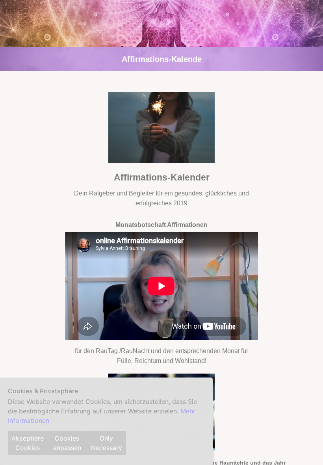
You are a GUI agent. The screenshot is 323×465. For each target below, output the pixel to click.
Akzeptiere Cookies (27, 443)
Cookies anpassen (67, 443)
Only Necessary (106, 443)
